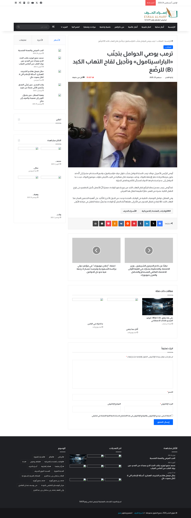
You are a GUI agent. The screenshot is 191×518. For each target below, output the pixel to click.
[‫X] (153, 223)
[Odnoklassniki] (115, 223)
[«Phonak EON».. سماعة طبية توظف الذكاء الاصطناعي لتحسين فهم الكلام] (113, 469)
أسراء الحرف (129, 211)
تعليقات (22, 40)
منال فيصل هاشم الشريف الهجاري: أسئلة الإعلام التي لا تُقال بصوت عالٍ (31, 74)
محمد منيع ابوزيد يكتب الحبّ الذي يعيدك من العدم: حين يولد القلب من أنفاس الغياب (31, 61)
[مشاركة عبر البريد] (102, 223)
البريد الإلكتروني (166, 404)
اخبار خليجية (146, 27)
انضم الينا (76, 27)
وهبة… (35, 194)
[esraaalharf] (160, 14)
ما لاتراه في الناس (95, 324)
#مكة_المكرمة (46, 466)
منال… (35, 168)
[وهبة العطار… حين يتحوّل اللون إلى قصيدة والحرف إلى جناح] (59, 95)
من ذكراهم (119, 27)
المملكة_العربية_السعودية (31, 476)
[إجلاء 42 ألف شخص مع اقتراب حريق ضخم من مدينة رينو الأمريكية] (95, 459)
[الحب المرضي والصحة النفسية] (59, 50)
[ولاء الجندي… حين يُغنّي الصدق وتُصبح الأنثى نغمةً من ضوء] (59, 85)
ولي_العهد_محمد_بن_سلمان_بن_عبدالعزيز (48, 490)
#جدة (24, 462)
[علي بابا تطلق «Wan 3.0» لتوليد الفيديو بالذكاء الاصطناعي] (157, 306)
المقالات (160, 41)
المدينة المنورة (59, 471)
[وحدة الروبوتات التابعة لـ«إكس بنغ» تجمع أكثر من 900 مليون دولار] (113, 459)
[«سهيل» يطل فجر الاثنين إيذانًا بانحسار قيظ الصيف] (95, 482)
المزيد (65, 27)
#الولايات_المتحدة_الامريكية (155, 211)
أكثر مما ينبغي (132, 329)
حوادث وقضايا (89, 27)
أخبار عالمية (133, 27)
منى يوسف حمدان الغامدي (27, 485)
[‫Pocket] (108, 223)
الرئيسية (171, 27)
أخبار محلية (159, 27)
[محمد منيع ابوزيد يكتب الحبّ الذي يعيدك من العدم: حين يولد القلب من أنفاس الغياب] (59, 57)
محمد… (58, 161)
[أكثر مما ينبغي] (122, 312)
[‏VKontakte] (121, 223)
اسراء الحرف (138, 513)
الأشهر (57, 40)
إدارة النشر (169, 77)
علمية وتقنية (105, 27)
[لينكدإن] (147, 223)
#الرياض (61, 457)
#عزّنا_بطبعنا (59, 466)
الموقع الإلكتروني (114, 404)
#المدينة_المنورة (39, 457)
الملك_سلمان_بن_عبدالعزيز (54, 476)
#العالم (51, 457)
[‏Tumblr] (140, 223)
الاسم (170, 392)
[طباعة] (95, 223)
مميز (119, 513)
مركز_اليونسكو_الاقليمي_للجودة (52, 485)
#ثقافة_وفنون (35, 462)
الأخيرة (40, 40)
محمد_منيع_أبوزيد (39, 481)
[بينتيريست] (134, 223)
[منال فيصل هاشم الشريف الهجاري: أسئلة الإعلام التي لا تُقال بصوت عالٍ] (59, 71)
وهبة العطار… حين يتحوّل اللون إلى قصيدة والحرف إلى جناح (32, 98)
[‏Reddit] (127, 223)
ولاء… (58, 214)
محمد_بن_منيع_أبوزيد (56, 481)
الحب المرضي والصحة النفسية (31, 50)
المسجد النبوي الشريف (42, 471)
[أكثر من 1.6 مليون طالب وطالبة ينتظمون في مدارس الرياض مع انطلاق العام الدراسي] (78, 482)
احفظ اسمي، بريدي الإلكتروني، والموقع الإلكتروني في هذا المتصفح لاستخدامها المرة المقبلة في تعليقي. (131, 416)
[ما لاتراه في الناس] (87, 309)
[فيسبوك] (160, 223)
